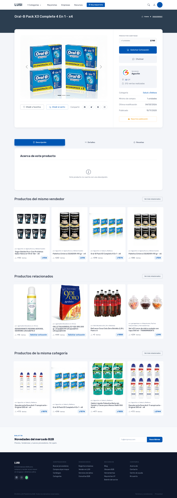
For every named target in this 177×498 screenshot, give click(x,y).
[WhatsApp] (27, 478)
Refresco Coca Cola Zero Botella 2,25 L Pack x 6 (107, 330)
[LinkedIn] (16, 478)
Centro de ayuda (136, 473)
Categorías (34, 5)
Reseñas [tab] (140, 142)
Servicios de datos (86, 473)
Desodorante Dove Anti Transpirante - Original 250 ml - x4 (31, 406)
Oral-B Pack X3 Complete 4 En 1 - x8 (106, 254)
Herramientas (109, 473)
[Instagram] (22, 478)
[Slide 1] (59, 95)
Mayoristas (52, 5)
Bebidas (112, 325)
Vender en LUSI (84, 469)
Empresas (65, 5)
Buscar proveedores (61, 466)
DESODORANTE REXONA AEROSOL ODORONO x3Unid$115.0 (29, 330)
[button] (148, 5)
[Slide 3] (68, 95)
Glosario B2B (109, 469)
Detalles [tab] (91, 142)
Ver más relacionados (152, 199)
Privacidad (159, 494)
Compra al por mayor (61, 469)
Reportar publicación (139, 119)
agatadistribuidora (24, 326)
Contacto (134, 469)
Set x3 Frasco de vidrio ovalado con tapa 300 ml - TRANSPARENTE (144, 330)
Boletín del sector (111, 480)
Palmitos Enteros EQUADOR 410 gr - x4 (69, 254)
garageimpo (135, 323)
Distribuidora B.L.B (100, 325)
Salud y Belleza (150, 93)
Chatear (139, 59)
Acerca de (134, 466)
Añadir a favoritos (33, 107)
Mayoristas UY (109, 476)
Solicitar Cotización (139, 50)
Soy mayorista (97, 5)
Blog (106, 466)
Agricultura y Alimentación (35, 249)
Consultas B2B (84, 476)
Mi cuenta (134, 476)
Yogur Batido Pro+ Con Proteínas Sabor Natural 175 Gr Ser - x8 (29, 253)
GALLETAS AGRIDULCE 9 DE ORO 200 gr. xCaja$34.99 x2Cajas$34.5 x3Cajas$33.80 (68, 329)
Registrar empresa (86, 466)
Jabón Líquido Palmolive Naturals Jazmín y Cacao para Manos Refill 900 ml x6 (107, 405)
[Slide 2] (64, 95)
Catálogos (57, 473)
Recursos (78, 5)
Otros (36, 326)
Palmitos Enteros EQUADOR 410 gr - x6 (145, 254)
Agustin (20, 249)
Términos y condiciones (144, 494)
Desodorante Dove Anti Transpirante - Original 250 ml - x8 (145, 406)
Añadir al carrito (58, 107)
